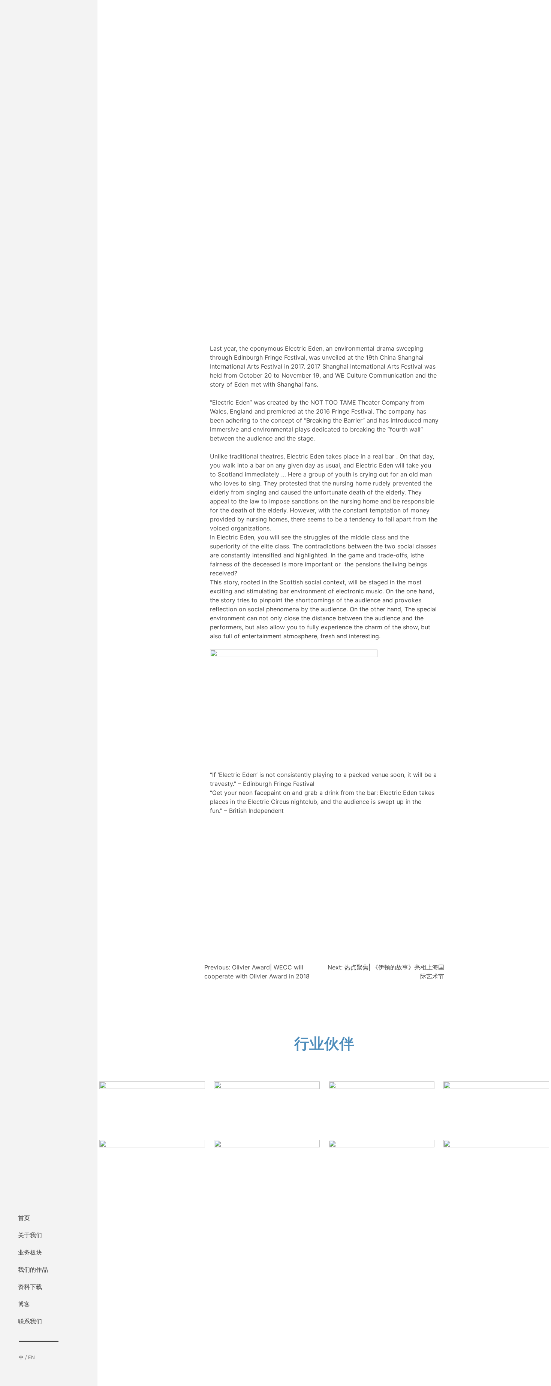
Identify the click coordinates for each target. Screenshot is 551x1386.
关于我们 (30, 1235)
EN (31, 1357)
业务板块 (30, 1252)
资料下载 (30, 1286)
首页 (24, 1218)
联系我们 (30, 1321)
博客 (24, 1304)
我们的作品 (33, 1269)
